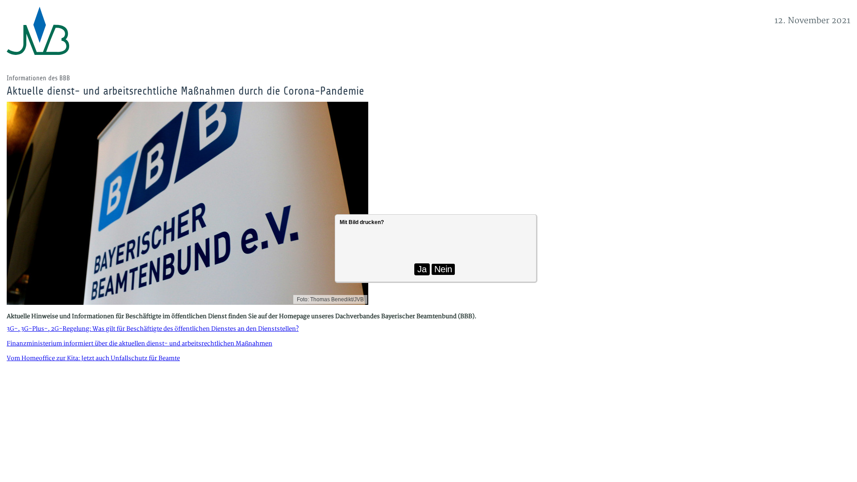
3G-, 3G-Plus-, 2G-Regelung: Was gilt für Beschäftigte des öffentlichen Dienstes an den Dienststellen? (153, 328)
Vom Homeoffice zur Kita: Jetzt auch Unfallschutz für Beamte (93, 358)
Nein (443, 269)
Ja (422, 269)
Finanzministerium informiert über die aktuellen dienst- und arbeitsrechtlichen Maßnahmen (139, 343)
